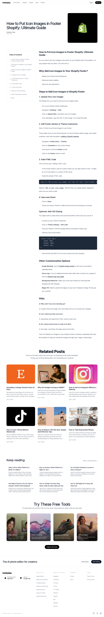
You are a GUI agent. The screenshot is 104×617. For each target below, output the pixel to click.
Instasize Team (10, 32)
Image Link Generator (42, 579)
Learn (37, 2)
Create (31, 2)
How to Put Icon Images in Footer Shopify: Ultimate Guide (20, 60)
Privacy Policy (91, 579)
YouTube (55, 583)
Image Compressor (41, 596)
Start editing (96, 561)
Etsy (54, 599)
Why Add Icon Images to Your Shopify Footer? (21, 65)
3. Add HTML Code (16, 83)
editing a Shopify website (70, 136)
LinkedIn (55, 603)
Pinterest (55, 593)
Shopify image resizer (67, 266)
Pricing (43, 2)
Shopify (55, 596)
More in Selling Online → (90, 460)
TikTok (55, 586)
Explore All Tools (52, 547)
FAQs (12, 98)
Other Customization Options (19, 94)
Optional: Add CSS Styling (18, 90)
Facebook (56, 579)
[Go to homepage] (6, 2)
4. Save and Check (16, 87)
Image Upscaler (40, 589)
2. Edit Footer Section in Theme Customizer (19, 79)
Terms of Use (90, 576)
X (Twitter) (56, 589)
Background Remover (42, 586)
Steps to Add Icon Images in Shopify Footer (21, 70)
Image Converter (40, 593)
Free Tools (16, 2)
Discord (55, 606)
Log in (91, 2)
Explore (25, 2)
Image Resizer (40, 576)
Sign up (98, 2)
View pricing (84, 561)
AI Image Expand (40, 583)
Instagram (55, 576)
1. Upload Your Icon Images (18, 75)
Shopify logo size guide (56, 276)
